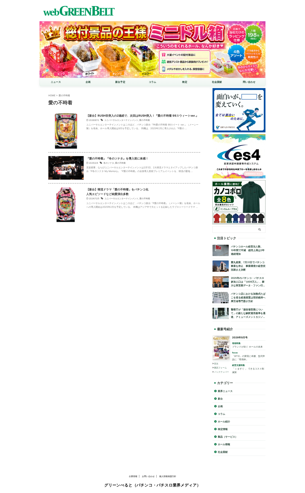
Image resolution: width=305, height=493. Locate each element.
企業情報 (133, 476)
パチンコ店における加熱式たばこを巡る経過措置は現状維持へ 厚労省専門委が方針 (248, 297)
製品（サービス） (228, 436)
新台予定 (120, 81)
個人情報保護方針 (167, 476)
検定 (184, 81)
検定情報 (223, 429)
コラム (152, 81)
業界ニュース (225, 391)
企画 (88, 81)
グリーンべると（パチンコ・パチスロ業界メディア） (152, 485)
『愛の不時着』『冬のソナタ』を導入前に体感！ (117, 158)
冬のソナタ (108, 163)
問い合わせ (249, 81)
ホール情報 (224, 444)
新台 (220, 398)
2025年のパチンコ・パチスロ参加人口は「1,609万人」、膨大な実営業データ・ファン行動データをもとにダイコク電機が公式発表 (248, 282)
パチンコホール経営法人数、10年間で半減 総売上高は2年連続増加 (248, 250)
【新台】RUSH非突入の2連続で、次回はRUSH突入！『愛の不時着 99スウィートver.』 (142, 115)
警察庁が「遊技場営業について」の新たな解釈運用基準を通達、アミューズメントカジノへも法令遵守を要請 (248, 313)
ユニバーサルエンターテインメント (121, 120)
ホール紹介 (224, 421)
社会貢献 (217, 81)
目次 (216, 363)
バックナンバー (221, 372)
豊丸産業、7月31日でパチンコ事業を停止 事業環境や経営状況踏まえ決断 (248, 266)
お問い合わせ (148, 476)
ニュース (56, 81)
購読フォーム (220, 367)
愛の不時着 (144, 120)
